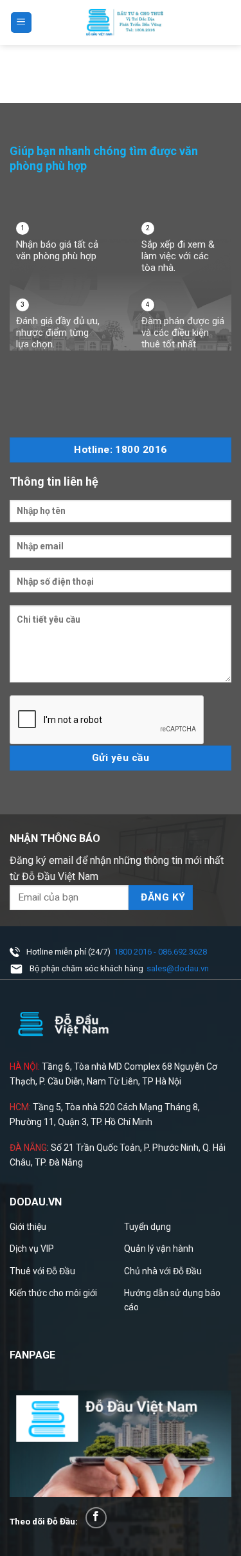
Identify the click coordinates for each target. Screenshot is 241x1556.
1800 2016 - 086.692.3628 (160, 951)
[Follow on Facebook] (96, 1517)
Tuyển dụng (147, 1227)
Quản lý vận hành (158, 1248)
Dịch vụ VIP (32, 1248)
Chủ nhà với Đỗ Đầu (163, 1271)
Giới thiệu (28, 1227)
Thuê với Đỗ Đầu (42, 1271)
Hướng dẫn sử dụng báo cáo (172, 1300)
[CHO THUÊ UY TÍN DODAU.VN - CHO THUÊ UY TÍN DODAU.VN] (124, 22)
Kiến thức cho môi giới (53, 1293)
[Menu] (21, 22)
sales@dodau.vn (178, 968)
